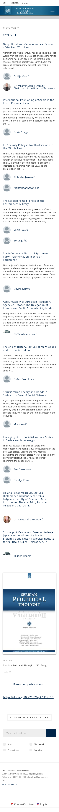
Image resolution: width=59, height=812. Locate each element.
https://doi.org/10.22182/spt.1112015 (28, 697)
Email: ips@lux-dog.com (38, 777)
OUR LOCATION (9, 784)
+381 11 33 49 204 (19, 777)
